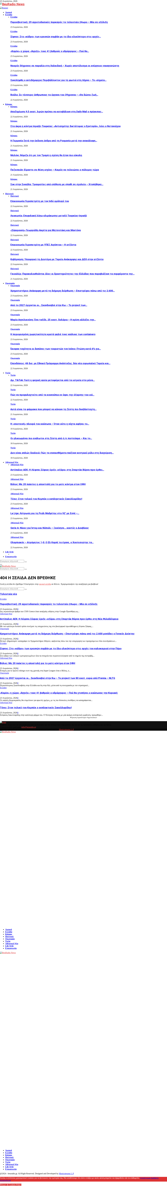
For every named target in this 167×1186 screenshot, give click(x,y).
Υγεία (7, 373)
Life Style (9, 552)
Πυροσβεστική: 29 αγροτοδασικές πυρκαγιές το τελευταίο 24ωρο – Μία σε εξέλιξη (59, 22)
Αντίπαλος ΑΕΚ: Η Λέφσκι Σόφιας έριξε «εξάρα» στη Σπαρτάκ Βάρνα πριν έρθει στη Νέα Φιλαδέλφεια (59, 619)
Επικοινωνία (11, 556)
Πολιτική (9, 194)
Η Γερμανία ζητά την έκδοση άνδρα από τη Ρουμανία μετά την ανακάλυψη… (53, 140)
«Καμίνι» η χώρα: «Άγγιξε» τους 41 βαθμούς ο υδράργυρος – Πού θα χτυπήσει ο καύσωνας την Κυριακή (59, 692)
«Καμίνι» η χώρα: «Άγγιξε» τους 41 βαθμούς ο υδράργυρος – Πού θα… (49, 51)
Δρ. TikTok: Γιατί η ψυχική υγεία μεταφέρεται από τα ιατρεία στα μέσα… (52, 380)
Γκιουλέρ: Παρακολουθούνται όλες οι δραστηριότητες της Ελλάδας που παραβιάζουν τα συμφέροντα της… (72, 273)
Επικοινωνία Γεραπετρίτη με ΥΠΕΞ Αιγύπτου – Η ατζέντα (43, 244)
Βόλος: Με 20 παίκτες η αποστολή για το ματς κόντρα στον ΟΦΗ (48, 484)
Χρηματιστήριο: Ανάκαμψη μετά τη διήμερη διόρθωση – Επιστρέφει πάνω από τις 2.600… (62, 290)
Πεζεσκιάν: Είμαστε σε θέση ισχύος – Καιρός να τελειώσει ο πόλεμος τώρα (54, 169)
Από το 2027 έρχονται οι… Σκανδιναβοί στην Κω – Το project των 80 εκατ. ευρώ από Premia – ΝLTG (57, 678)
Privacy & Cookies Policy (10, 1185)
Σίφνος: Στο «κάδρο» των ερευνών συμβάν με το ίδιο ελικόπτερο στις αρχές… (55, 36)
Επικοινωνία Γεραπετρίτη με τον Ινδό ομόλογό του (39, 201)
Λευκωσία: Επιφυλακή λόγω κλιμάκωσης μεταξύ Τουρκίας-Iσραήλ (48, 215)
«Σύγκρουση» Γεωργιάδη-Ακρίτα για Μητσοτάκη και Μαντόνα (45, 230)
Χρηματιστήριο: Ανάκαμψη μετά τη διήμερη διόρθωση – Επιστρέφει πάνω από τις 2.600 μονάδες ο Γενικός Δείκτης (67, 633)
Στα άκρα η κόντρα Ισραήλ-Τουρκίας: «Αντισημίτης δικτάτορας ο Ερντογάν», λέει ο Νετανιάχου (65, 126)
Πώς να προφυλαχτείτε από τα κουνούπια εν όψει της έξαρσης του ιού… (52, 394)
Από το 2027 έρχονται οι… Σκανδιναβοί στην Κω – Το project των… (48, 305)
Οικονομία (10, 283)
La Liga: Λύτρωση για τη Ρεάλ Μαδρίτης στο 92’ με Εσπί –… (44, 513)
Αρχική (8, 12)
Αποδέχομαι (145, 1178)
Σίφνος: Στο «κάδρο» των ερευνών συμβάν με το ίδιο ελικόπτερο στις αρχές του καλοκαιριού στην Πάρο (60, 648)
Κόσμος (8, 104)
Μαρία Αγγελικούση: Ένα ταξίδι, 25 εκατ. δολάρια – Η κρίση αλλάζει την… (53, 319)
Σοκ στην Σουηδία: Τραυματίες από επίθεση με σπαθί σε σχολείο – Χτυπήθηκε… (56, 184)
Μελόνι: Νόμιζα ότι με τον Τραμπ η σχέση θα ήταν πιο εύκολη (46, 155)
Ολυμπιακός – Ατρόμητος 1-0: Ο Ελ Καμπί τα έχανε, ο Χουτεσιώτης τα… (52, 542)
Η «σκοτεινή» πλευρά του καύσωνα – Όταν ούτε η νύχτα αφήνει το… (49, 423)
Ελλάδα (8, 15)
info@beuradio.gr (28, 727)
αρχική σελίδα (45, 584)
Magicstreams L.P (66, 729)
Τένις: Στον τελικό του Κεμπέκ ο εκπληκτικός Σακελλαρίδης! (46, 498)
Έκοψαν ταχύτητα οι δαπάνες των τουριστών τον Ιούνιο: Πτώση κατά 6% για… (55, 348)
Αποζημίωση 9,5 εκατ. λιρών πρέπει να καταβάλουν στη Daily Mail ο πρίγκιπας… (56, 111)
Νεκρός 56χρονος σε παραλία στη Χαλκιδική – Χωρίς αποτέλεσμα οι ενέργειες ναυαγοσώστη (64, 65)
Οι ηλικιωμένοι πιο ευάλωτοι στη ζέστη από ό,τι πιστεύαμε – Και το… (51, 438)
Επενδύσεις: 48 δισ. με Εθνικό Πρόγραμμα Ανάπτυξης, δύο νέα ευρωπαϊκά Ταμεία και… (60, 363)
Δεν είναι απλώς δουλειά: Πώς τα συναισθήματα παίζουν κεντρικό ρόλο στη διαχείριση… (62, 452)
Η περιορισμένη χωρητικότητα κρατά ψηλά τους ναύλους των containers (52, 334)
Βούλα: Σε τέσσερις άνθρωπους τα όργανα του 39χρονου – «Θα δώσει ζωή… (54, 94)
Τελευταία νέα (8, 594)
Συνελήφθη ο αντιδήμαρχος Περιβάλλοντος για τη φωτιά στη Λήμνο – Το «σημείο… (58, 80)
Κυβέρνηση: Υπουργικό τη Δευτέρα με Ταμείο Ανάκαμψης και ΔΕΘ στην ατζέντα (56, 259)
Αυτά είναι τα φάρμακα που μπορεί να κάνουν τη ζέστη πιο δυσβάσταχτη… (53, 409)
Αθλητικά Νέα (11, 462)
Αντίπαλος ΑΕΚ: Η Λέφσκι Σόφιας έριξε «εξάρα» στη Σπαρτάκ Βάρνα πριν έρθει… (57, 469)
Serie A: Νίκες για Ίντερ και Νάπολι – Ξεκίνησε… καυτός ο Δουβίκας (49, 528)
